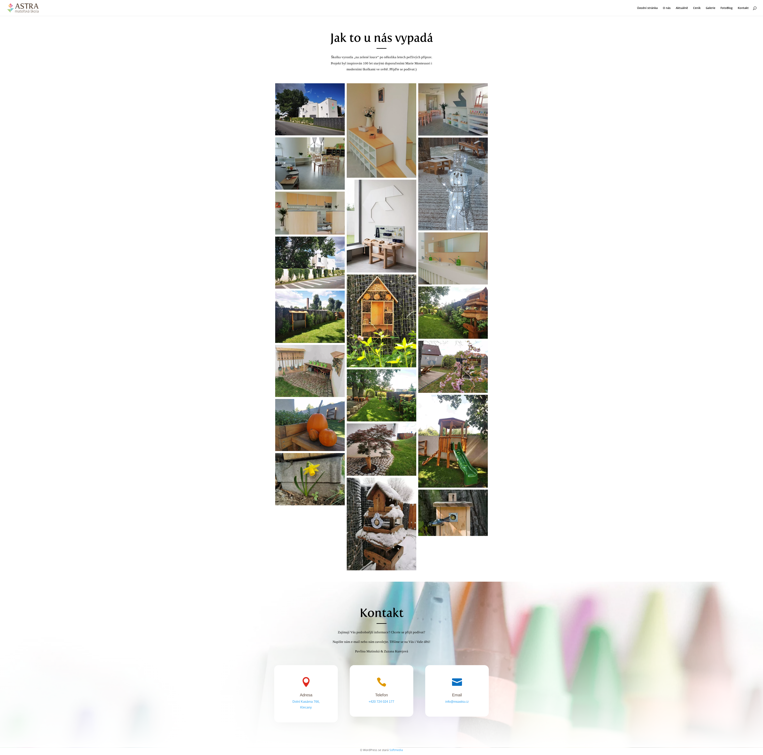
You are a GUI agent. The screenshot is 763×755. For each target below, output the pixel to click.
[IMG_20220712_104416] (310, 109)
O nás (667, 8)
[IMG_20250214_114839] (381, 524)
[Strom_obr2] (453, 367)
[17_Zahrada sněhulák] (453, 184)
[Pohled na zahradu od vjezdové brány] (381, 395)
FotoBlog (726, 8)
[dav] (453, 109)
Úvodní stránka (647, 8)
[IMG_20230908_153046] (310, 425)
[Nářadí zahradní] (310, 371)
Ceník (697, 8)
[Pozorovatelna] (453, 441)
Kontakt (743, 8)
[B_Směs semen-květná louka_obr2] (381, 321)
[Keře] (310, 317)
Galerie (710, 8)
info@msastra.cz (457, 701)
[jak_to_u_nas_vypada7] (381, 130)
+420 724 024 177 (381, 701)
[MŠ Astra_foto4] (453, 513)
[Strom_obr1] (381, 449)
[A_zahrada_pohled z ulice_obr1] (310, 263)
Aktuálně (682, 8)
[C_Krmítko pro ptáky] (453, 312)
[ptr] (310, 479)
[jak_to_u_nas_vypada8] (453, 258)
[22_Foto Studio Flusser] (381, 226)
